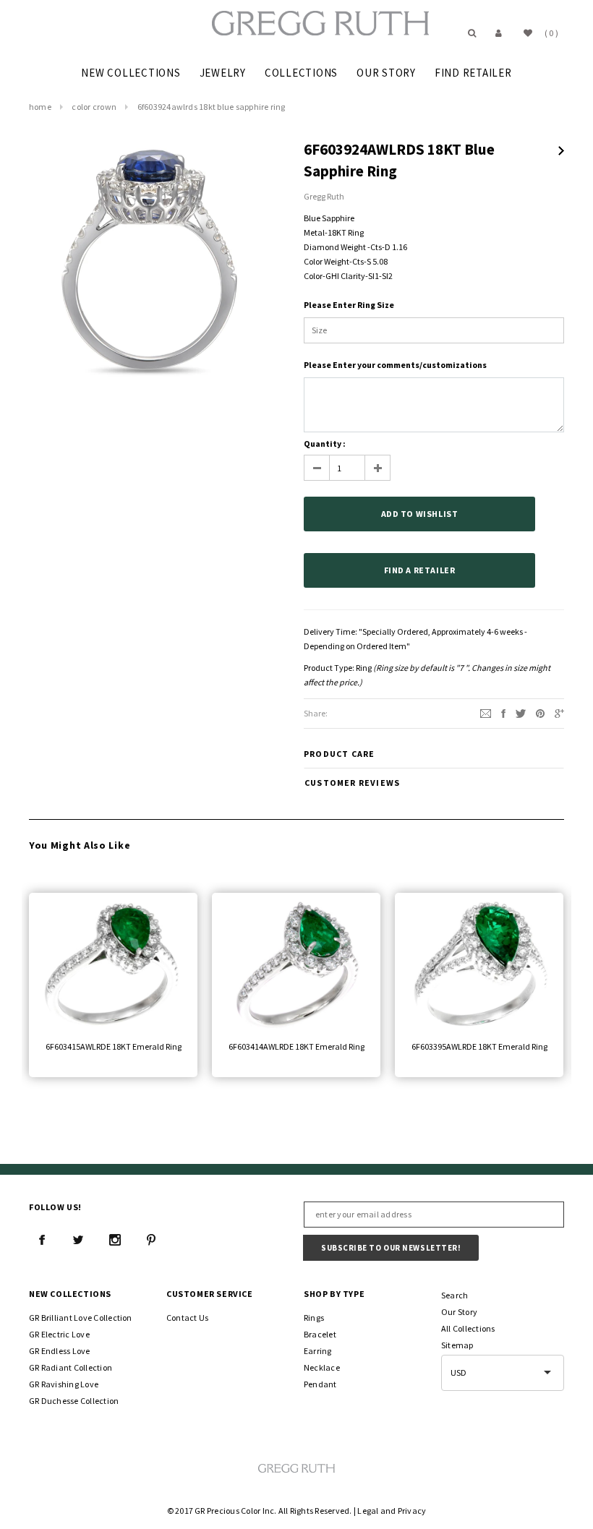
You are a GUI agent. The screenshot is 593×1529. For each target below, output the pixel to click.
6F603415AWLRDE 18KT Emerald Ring (114, 1046)
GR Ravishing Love (63, 1384)
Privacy (412, 1510)
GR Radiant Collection (70, 1367)
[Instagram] (115, 1240)
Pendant (320, 1384)
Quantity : (325, 443)
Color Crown (94, 106)
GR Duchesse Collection (74, 1400)
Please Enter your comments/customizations (395, 364)
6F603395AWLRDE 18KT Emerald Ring (479, 1046)
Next (561, 150)
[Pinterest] (540, 712)
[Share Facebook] (503, 712)
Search (454, 1295)
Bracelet (320, 1334)
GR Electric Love (59, 1334)
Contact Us (187, 1317)
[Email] (485, 712)
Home (40, 106)
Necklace (322, 1367)
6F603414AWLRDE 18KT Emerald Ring (296, 1046)
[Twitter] (521, 712)
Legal (367, 1510)
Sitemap (457, 1345)
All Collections (468, 1328)
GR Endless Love (59, 1350)
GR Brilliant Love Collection (80, 1317)
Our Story (459, 1311)
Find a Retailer (420, 570)
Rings (314, 1317)
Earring (318, 1350)
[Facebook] (42, 1240)
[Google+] (559, 712)
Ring (364, 667)
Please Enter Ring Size (349, 304)
